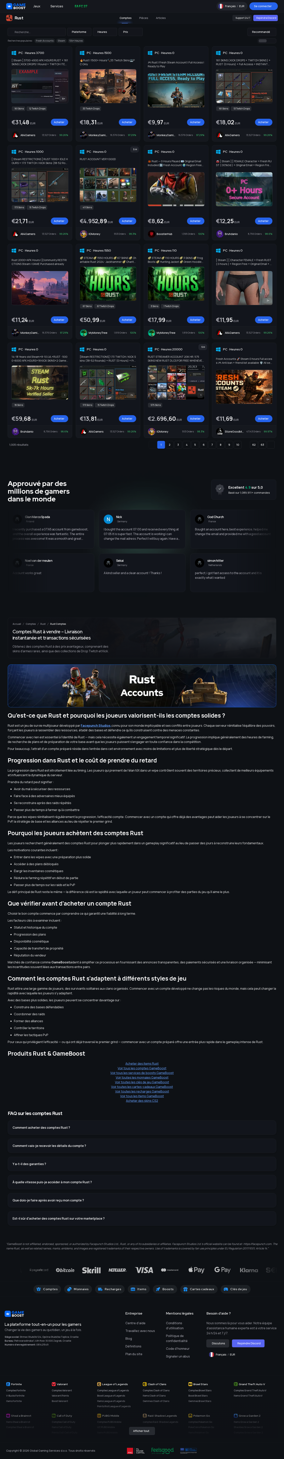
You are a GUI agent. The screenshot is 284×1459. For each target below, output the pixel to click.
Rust (43, 624)
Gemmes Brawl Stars (199, 1401)
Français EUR (236, 7)
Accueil (17, 624)
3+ (268, 300)
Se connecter (263, 6)
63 (262, 444)
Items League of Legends (111, 1401)
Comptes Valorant (62, 1390)
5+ (268, 399)
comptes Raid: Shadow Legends (160, 1422)
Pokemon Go (201, 1415)
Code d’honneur (178, 1348)
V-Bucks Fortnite (15, 1395)
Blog (128, 1338)
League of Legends (115, 1384)
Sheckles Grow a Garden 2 (248, 1427)
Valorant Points (60, 1395)
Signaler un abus (178, 1356)
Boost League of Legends (111, 1395)
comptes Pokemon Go (200, 1422)
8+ (63, 98)
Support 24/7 (243, 18)
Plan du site (133, 1354)
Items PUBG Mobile (107, 1432)
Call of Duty (64, 1415)
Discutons (218, 1343)
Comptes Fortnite (16, 1390)
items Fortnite (14, 1401)
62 (254, 444)
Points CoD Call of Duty (64, 1432)
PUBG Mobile (110, 1415)
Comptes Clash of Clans (156, 1390)
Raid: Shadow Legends (162, 1415)
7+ (268, 98)
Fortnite (16, 1384)
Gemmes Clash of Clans (156, 1401)
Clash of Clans (157, 1384)
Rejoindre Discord (266, 18)
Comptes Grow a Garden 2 (248, 1432)
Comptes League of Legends (113, 1390)
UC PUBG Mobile (106, 1427)
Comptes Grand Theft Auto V (250, 1390)
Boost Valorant (60, 1401)
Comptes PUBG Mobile (109, 1422)
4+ (131, 197)
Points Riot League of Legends (114, 1406)
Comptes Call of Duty (63, 1422)
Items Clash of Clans (154, 1395)
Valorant (62, 1384)
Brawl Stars (200, 1384)
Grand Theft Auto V (252, 1384)
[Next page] (271, 445)
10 (237, 444)
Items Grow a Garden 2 (246, 1422)
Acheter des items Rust (142, 1063)
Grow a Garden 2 (249, 1415)
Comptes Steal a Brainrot (20, 1427)
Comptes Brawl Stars (199, 1390)
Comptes (31, 624)
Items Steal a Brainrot (18, 1422)
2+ (267, 201)
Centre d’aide (135, 1323)
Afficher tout (141, 1431)
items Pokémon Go (198, 1432)
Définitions (133, 1346)
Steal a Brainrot (21, 1415)
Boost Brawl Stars (197, 1395)
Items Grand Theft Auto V (248, 1395)
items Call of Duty (61, 1427)
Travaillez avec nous (140, 1331)
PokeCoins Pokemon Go (201, 1427)
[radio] (263, 40)
